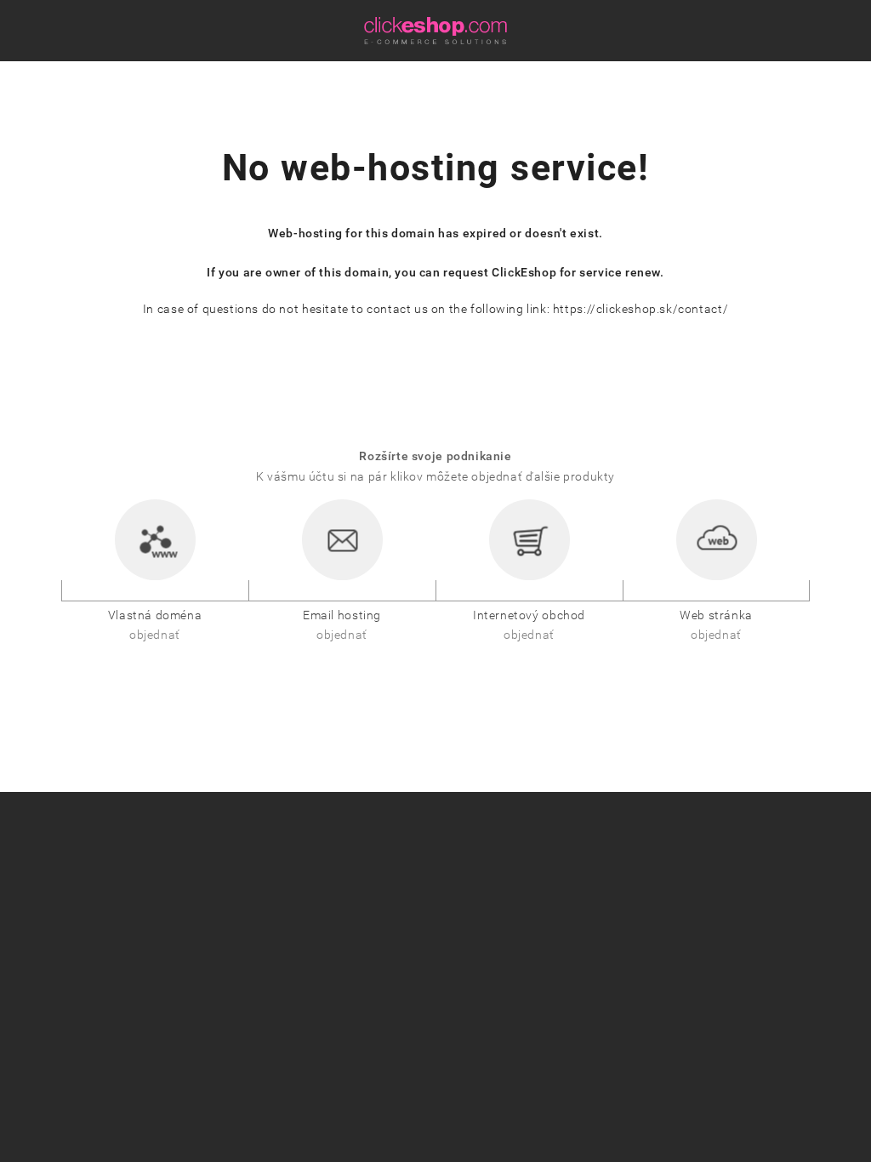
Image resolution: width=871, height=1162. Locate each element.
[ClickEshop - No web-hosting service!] (435, 30)
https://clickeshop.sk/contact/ (640, 309)
